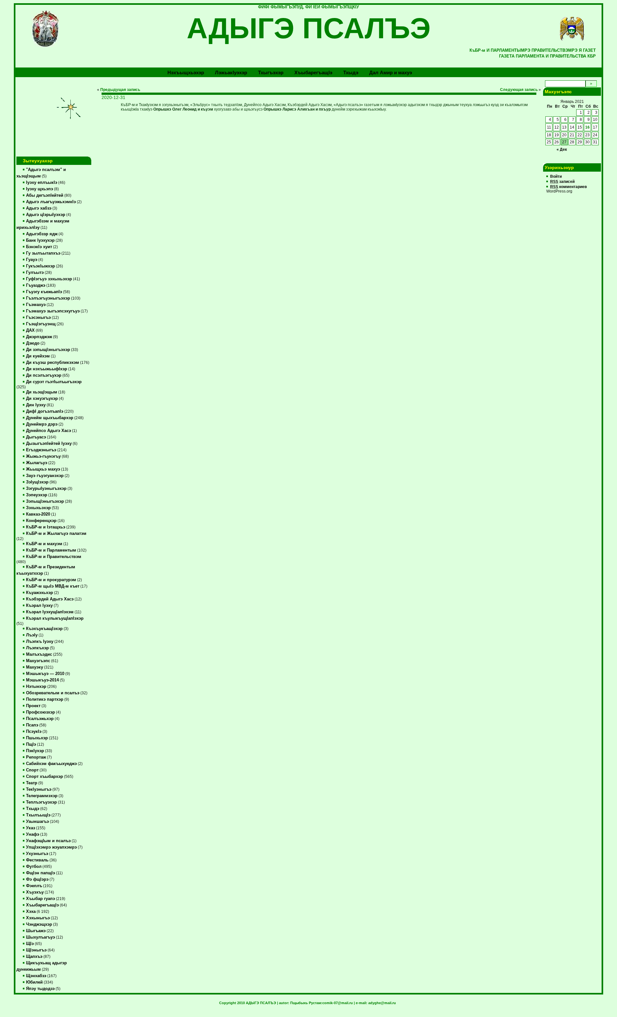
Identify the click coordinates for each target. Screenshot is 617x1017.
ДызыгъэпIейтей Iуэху (49, 443)
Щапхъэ (34, 956)
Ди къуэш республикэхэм (52, 362)
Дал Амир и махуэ (390, 72)
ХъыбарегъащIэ (42, 905)
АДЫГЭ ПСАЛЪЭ (309, 28)
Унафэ (32, 834)
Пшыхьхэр (37, 738)
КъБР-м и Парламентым (51, 550)
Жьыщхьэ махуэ (43, 469)
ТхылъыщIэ (38, 815)
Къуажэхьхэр (39, 592)
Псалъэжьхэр (40, 718)
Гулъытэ (35, 272)
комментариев (568, 187)
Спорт (32, 770)
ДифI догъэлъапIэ (44, 411)
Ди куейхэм (38, 356)
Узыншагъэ (37, 821)
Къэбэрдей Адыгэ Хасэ (50, 599)
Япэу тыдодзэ (40, 988)
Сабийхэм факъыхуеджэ (51, 763)
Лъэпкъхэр (37, 648)
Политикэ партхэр (44, 699)
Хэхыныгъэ (38, 918)
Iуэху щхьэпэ (39, 189)
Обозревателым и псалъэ (52, 693)
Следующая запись (519, 90)
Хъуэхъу (35, 892)
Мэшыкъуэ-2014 (42, 680)
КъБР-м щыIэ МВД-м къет (52, 586)
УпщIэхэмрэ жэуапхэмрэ (51, 847)
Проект (33, 706)
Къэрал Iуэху (39, 605)
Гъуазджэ (35, 285)
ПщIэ (31, 744)
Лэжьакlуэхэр (231, 72)
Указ (30, 828)
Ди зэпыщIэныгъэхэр (48, 349)
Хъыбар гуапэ (40, 898)
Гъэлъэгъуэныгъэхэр (48, 298)
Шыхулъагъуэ (40, 937)
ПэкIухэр (35, 751)
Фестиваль (37, 860)
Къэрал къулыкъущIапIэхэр (55, 618)
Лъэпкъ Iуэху (39, 641)
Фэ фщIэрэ (37, 879)
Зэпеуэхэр (36, 495)
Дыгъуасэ (36, 437)
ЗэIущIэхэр (37, 482)
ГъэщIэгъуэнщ (41, 324)
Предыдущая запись (120, 90)
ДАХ (30, 330)
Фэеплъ (34, 886)
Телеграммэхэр (42, 796)
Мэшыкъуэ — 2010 (45, 673)
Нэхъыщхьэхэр (185, 72)
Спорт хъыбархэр (44, 776)
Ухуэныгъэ (37, 853)
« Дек (562, 149)
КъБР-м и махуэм (44, 544)
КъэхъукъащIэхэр (44, 628)
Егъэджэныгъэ (41, 450)
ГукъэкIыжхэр (40, 266)
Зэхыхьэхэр (38, 508)
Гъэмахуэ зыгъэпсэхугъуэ (53, 311)
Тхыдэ (350, 72)
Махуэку (34, 667)
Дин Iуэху (36, 405)
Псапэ (32, 725)
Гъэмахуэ (36, 304)
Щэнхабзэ (36, 976)
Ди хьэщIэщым (41, 392)
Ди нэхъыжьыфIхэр (46, 369)
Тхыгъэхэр (270, 72)
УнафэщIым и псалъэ (48, 841)
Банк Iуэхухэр (40, 240)
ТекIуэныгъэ (38, 789)
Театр (31, 783)
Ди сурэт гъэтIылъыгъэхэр (54, 382)
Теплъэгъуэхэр (41, 802)
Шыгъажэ (36, 931)
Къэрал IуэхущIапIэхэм (50, 612)
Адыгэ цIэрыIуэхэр (45, 214)
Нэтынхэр (36, 686)
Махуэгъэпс (38, 661)
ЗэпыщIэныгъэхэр (45, 501)
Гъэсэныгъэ (38, 317)
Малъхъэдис (39, 654)
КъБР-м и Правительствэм (53, 556)
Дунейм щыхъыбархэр (49, 418)
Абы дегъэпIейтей (44, 195)
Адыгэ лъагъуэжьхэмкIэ (51, 202)
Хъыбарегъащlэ (313, 72)
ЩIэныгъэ (36, 950)
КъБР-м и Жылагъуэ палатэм (56, 533)
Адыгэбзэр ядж (42, 234)
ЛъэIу (32, 635)
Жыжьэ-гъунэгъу (43, 456)
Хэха (31, 911)
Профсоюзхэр (40, 712)
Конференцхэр (41, 520)
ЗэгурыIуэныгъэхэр (46, 488)
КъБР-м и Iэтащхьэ (45, 527)
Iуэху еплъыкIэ (41, 182)
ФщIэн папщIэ (40, 873)
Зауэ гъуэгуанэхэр (45, 475)
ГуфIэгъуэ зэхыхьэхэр (49, 279)
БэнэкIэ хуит (39, 247)
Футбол (33, 866)
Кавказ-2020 (38, 514)
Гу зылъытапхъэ (43, 253)
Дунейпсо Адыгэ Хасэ (48, 430)
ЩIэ (30, 943)
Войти (556, 176)
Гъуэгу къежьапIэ (44, 292)
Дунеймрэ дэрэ (42, 424)
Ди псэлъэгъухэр (43, 375)
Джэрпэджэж (39, 337)
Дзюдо (33, 343)
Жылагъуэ (36, 463)
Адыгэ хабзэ (38, 208)
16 (587, 127)
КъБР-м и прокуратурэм (51, 580)
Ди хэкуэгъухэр (42, 398)
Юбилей (34, 982)
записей (562, 182)
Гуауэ (31, 259)
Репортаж (36, 757)
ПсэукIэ (33, 731)
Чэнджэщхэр (39, 924)
